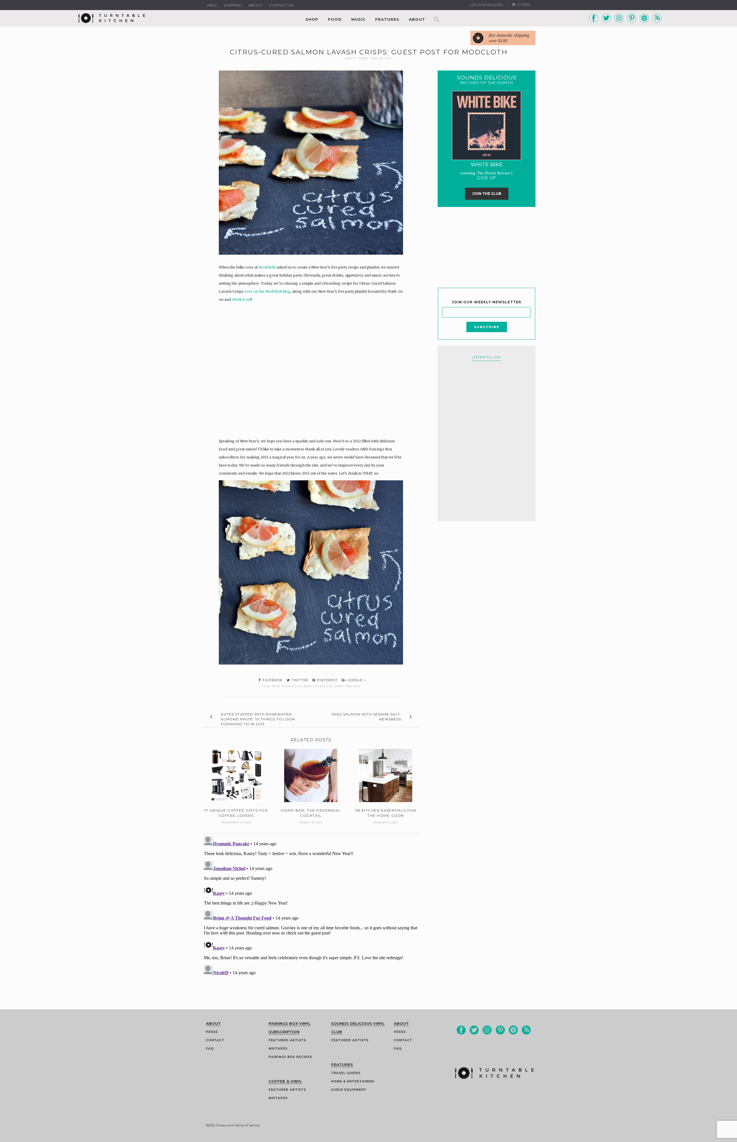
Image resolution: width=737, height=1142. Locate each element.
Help (212, 5)
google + (356, 680)
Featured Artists (287, 1040)
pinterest (327, 680)
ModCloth (267, 267)
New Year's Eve (286, 686)
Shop (311, 19)
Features (387, 19)
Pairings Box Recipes (290, 1057)
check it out (241, 299)
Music (358, 19)
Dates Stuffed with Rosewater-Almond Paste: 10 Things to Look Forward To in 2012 (258, 719)
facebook (272, 680)
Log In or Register (486, 5)
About (255, 5)
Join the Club (486, 193)
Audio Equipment (348, 1090)
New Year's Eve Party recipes (331, 686)
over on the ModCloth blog (267, 291)
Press (212, 1032)
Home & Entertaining (353, 1081)
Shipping (233, 5)
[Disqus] (311, 906)
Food (335, 19)
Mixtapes (278, 1048)
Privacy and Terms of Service (238, 1125)
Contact (215, 1040)
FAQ (210, 1048)
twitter (299, 680)
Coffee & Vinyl (285, 1081)
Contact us (281, 5)
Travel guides (345, 1073)
